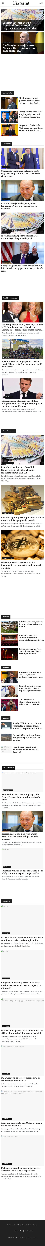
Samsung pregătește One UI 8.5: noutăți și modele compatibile (21, 1124)
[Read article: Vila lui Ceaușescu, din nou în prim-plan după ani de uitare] (9, 627)
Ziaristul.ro (16, 1237)
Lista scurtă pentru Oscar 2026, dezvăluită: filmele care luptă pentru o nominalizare (30, 651)
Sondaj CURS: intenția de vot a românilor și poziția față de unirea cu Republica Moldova (27, 726)
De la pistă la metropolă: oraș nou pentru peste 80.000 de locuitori (27, 737)
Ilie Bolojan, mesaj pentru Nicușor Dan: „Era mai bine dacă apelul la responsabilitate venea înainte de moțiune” (19, 48)
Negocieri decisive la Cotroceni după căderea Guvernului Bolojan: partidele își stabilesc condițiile (31, 128)
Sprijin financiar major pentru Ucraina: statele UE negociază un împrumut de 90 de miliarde (22, 364)
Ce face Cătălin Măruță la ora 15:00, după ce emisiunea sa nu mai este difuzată (30, 675)
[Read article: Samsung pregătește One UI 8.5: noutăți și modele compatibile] (22, 1105)
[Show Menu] (3, 3)
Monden (6, 320)
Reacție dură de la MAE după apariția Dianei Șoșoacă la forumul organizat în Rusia (31, 114)
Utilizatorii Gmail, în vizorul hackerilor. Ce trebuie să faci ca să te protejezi (21, 1169)
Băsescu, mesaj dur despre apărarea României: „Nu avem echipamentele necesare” (19, 206)
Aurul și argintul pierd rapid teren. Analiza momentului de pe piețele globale (22, 519)
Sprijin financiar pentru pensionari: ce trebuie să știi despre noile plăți (20, 237)
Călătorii (6, 1026)
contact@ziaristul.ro (25, 1231)
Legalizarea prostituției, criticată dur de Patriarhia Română (26, 749)
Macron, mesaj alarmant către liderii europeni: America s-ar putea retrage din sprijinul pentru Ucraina (22, 403)
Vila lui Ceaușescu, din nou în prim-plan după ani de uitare (31, 624)
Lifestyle (6, 978)
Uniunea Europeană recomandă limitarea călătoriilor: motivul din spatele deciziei (22, 1031)
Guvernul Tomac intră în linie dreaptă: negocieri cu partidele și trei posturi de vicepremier (20, 173)
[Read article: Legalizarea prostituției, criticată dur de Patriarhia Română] (6, 749)
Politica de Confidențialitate (16, 1225)
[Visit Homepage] (21, 3)
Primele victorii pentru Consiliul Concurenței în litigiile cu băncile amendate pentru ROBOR (20, 25)
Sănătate (6, 866)
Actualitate (7, 42)
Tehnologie (7, 1118)
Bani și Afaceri (8, 19)
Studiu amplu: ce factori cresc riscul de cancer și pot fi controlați (20, 1079)
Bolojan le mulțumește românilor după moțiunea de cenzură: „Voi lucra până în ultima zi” (21, 985)
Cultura (5, 622)
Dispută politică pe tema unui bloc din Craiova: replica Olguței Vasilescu (30, 688)
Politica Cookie (33, 1225)
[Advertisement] (22, 72)
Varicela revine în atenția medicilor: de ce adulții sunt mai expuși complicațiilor (22, 872)
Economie (6, 166)
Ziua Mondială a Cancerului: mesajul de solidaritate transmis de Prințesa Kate (29, 702)
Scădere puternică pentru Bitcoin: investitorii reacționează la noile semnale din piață (21, 565)
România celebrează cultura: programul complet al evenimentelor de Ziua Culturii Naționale (31, 637)
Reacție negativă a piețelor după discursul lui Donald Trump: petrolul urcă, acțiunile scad (22, 268)
